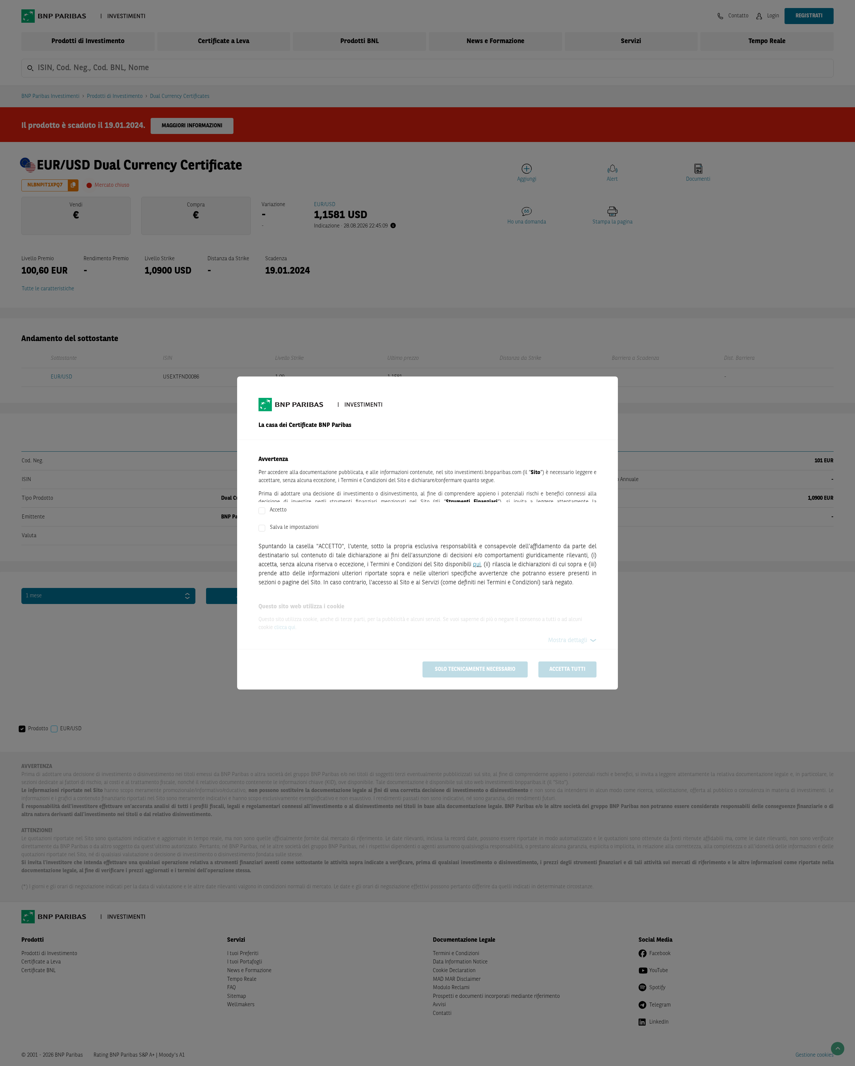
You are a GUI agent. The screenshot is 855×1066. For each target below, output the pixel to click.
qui (477, 565)
